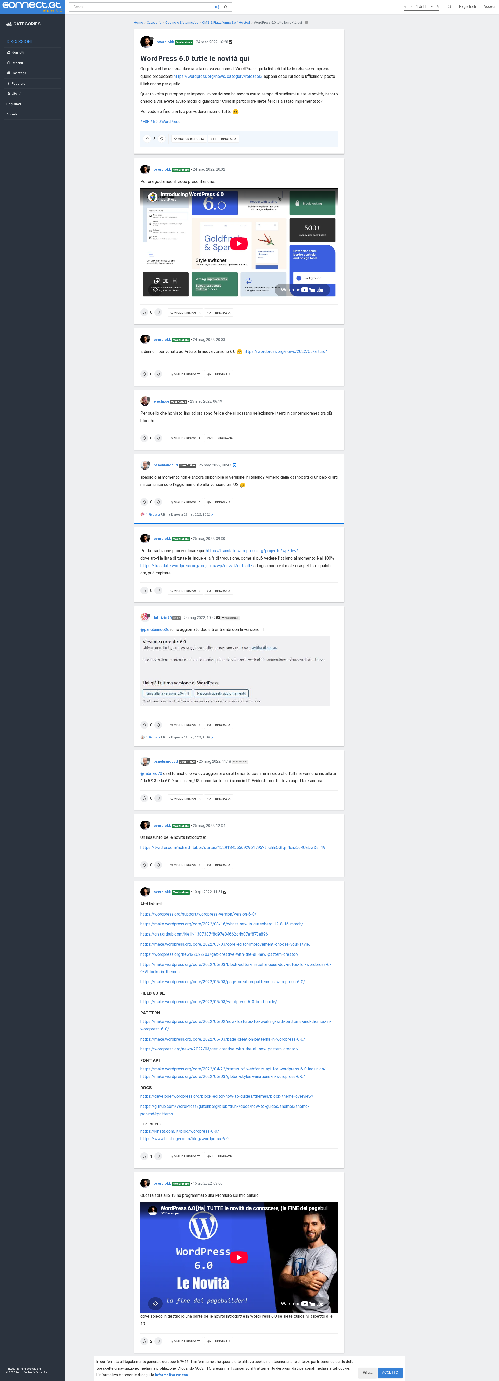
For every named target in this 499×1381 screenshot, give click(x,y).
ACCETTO (390, 1373)
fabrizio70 (163, 618)
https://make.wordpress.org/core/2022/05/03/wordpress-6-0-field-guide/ (208, 1001)
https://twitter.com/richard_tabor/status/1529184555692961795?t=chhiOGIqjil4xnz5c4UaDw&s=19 (232, 847)
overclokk (165, 42)
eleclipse (161, 401)
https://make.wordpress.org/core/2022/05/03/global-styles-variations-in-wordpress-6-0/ (222, 1076)
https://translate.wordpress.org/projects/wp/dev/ (252, 550)
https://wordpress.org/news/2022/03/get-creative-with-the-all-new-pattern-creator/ (219, 954)
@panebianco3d (231, 618)
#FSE (144, 122)
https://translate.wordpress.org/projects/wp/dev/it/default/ (196, 565)
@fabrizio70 (240, 761)
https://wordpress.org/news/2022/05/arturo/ (285, 351)
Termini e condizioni (29, 1368)
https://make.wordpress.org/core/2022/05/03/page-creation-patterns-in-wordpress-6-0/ (222, 981)
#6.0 (154, 122)
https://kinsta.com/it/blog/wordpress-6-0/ (179, 1131)
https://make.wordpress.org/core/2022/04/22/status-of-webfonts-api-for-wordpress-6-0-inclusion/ (233, 1069)
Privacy (10, 1368)
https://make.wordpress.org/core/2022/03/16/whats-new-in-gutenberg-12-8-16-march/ (221, 924)
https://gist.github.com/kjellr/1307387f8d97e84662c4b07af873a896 (204, 934)
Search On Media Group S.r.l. (32, 1372)
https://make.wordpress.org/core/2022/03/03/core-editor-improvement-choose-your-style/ (225, 944)
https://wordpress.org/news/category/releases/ (218, 76)
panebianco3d (166, 465)
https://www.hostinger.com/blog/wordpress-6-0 (184, 1138)
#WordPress (169, 122)
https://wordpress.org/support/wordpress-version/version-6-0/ (198, 914)
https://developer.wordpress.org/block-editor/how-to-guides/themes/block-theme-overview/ (226, 1096)
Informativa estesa (171, 1375)
